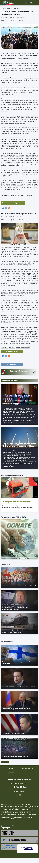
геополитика (5, 195)
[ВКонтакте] (3, 208)
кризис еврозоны (26, 195)
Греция (13, 195)
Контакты (11, 773)
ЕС (18, 195)
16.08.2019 (7, 17)
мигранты (5, 199)
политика (4, 347)
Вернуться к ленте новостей (19, 779)
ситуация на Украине (22, 347)
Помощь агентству (28, 768)
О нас (11, 768)
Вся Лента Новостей (13, 8)
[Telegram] (6, 208)
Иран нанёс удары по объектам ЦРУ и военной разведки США (19, 445)
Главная (3, 8)
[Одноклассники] (9, 208)
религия (11, 347)
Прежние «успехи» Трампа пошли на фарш (17, 402)
